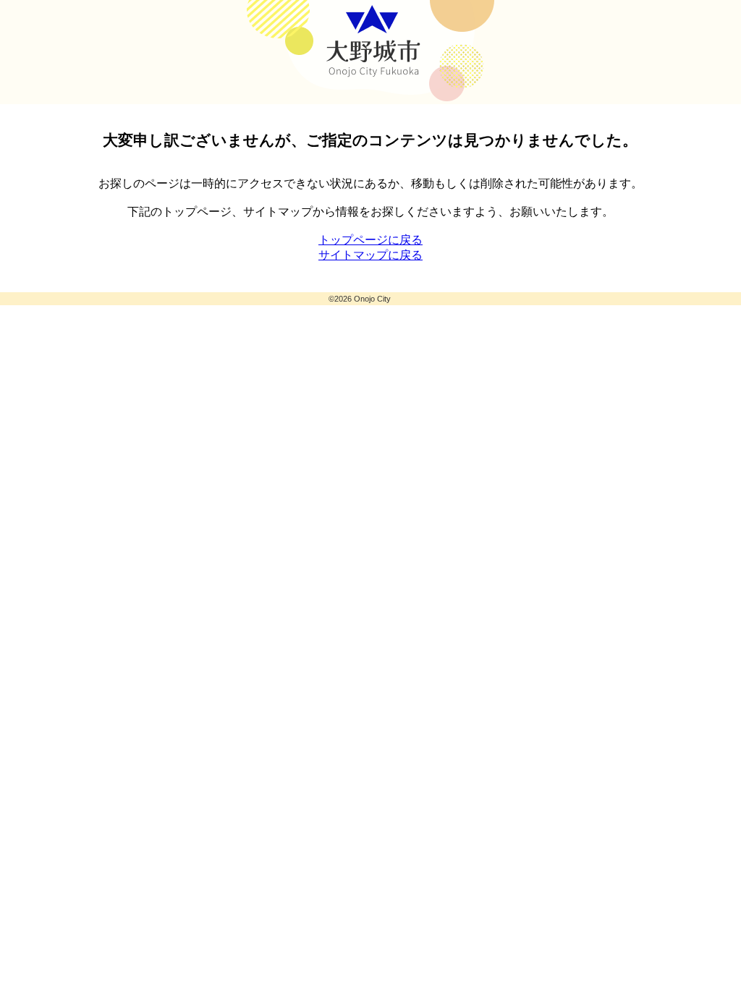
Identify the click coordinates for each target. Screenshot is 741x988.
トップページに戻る (370, 240)
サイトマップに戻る (370, 255)
